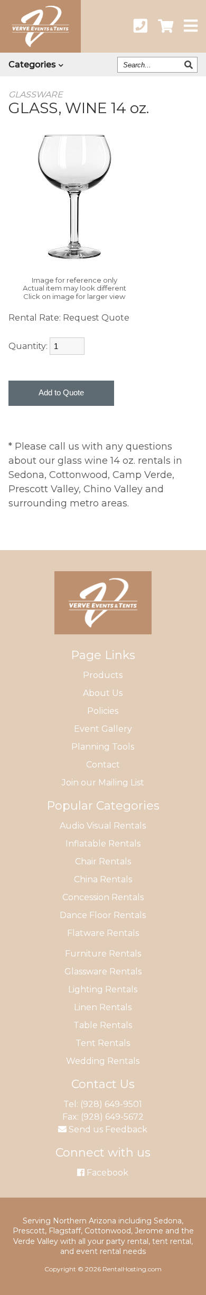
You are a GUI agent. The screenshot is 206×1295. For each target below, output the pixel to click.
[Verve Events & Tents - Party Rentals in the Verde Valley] (40, 49)
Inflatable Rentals (103, 844)
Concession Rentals (103, 897)
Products (103, 675)
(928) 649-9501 (111, 1104)
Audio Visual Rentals (103, 826)
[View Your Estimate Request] (165, 26)
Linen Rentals (103, 1007)
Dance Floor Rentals (103, 915)
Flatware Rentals (103, 933)
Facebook (106, 1173)
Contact (103, 765)
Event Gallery (103, 729)
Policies (102, 711)
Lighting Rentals (102, 989)
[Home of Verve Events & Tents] (103, 642)
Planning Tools (102, 747)
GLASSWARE (35, 94)
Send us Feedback (107, 1129)
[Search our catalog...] (189, 65)
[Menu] (191, 26)
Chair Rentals (103, 861)
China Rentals (103, 879)
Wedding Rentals (102, 1061)
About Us (103, 693)
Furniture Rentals (103, 954)
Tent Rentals (103, 1043)
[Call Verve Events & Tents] (140, 26)
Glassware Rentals (103, 972)
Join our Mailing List (103, 783)
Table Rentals (102, 1025)
